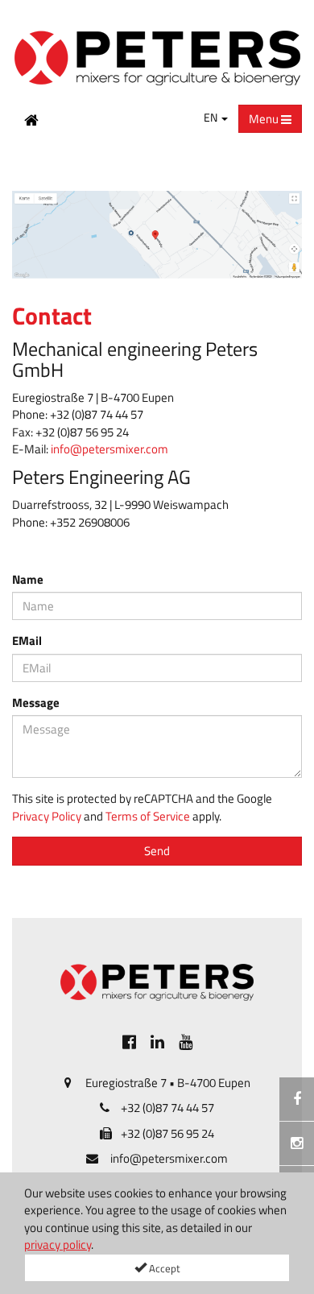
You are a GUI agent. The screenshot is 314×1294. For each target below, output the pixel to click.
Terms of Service (147, 816)
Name (27, 579)
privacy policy (57, 1244)
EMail (27, 640)
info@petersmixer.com (109, 449)
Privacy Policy (46, 816)
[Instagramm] (296, 1143)
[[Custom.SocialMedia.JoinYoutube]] (185, 1040)
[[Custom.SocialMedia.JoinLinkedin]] (157, 1040)
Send (157, 850)
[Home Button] (31, 119)
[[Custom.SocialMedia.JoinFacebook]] (129, 1040)
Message (36, 702)
